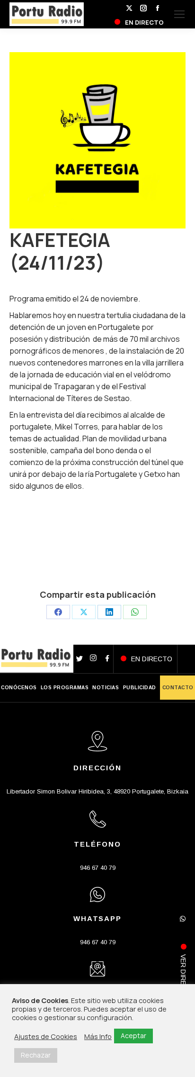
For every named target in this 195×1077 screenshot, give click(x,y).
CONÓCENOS (19, 687)
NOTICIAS (105, 687)
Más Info (98, 1036)
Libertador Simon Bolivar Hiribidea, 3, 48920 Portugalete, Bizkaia (97, 791)
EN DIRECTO (151, 659)
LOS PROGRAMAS (65, 687)
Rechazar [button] (36, 1054)
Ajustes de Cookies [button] (45, 1036)
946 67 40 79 (97, 867)
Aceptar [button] (133, 1035)
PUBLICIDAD (139, 687)
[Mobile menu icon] (179, 14)
